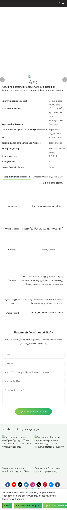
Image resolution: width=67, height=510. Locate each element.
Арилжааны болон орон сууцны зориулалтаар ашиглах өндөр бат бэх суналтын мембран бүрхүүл (49, 470)
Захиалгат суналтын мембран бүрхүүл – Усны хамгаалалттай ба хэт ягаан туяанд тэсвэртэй (16, 470)
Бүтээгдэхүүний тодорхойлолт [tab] (48, 176)
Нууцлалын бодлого (13, 499)
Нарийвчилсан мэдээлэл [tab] (17, 176)
